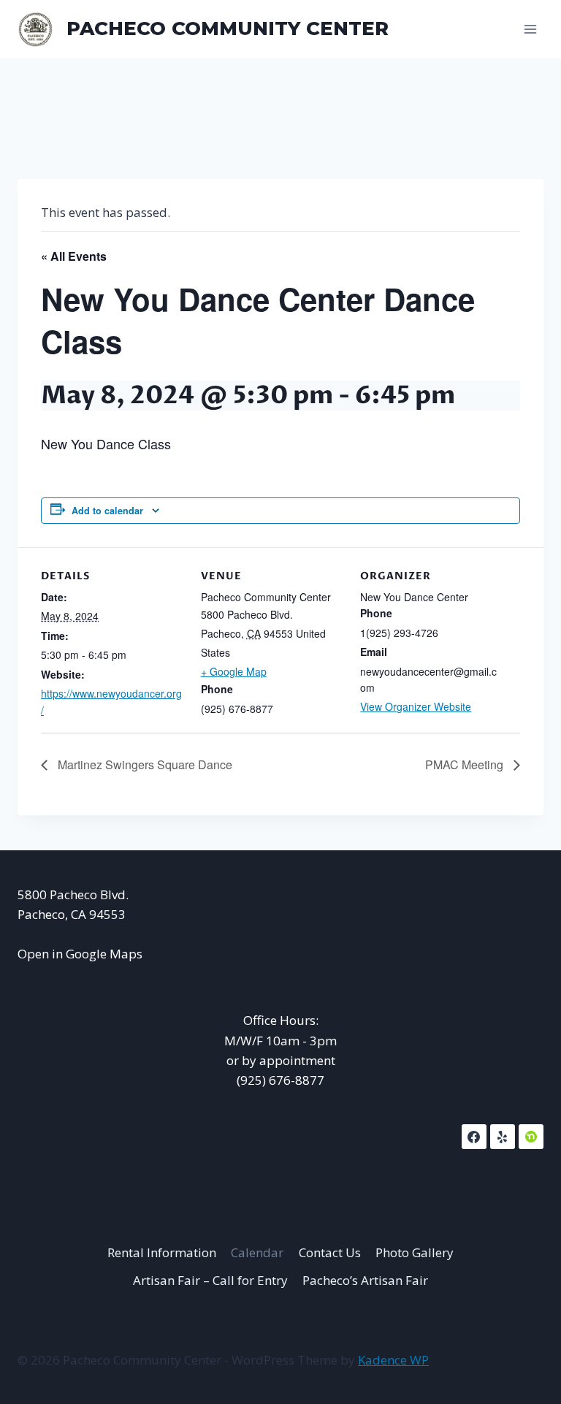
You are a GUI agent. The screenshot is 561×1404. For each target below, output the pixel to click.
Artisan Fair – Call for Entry (210, 1280)
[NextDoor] (531, 1136)
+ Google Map (234, 671)
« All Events (74, 256)
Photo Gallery (414, 1252)
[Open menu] (529, 29)
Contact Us (330, 1252)
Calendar (257, 1252)
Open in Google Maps (80, 953)
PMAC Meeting (465, 764)
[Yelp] (502, 1136)
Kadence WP (393, 1359)
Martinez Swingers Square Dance (143, 764)
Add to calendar (107, 510)
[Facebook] (474, 1136)
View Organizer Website (415, 706)
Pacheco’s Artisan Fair (365, 1280)
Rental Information (161, 1252)
